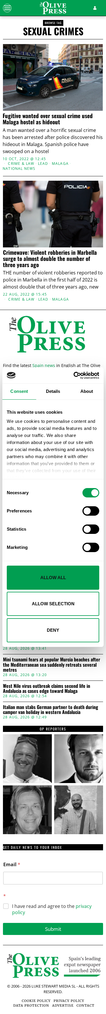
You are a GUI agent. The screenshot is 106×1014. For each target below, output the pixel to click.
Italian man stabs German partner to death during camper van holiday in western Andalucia (50, 710)
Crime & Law (21, 163)
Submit (53, 929)
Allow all (53, 577)
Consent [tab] (19, 391)
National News (19, 168)
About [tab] (86, 391)
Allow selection (53, 603)
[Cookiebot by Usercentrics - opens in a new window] (74, 375)
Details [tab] (53, 391)
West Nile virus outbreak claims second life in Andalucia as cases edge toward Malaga (46, 688)
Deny (53, 630)
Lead (43, 163)
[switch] (90, 511)
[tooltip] (27, 758)
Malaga (60, 163)
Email (11, 864)
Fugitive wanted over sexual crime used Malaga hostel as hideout (48, 119)
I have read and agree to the (52, 909)
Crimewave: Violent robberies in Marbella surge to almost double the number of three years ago (50, 258)
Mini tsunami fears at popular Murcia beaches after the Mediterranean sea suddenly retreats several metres (51, 665)
